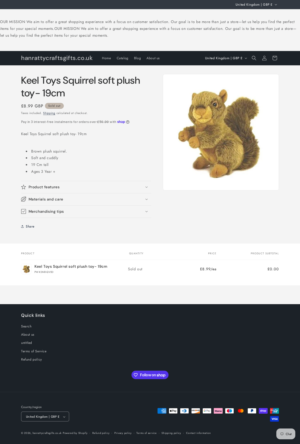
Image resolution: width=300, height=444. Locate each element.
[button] (254, 58)
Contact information (198, 433)
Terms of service (146, 433)
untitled (26, 343)
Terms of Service (34, 351)
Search (26, 326)
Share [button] (30, 226)
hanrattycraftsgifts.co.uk (47, 433)
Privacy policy (123, 433)
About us (27, 334)
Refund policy (31, 359)
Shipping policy (171, 433)
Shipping (49, 113)
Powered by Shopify (75, 433)
